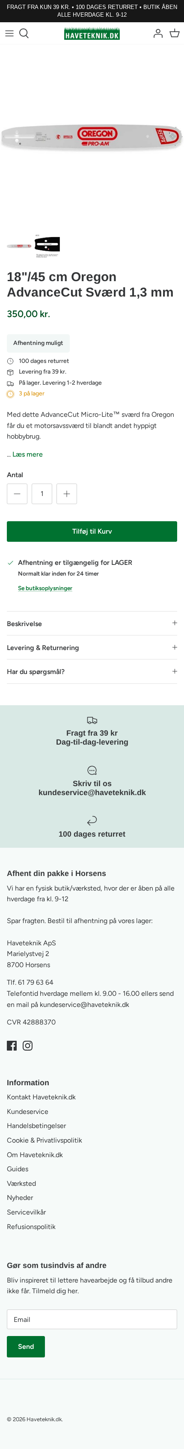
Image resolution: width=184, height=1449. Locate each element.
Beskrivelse (24, 624)
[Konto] (155, 33)
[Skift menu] (9, 33)
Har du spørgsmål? (36, 672)
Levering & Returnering (43, 648)
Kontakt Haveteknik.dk (41, 1097)
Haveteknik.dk (44, 1419)
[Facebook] (12, 1046)
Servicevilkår (26, 1212)
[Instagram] (28, 1046)
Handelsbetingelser (36, 1126)
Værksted (21, 1183)
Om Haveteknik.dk (35, 1155)
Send (26, 1346)
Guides (17, 1169)
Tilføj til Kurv (92, 531)
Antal (15, 475)
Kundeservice (27, 1112)
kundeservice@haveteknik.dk (84, 1005)
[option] (92, 137)
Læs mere (27, 454)
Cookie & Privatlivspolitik (44, 1140)
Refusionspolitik (31, 1227)
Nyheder (20, 1198)
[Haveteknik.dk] (92, 33)
